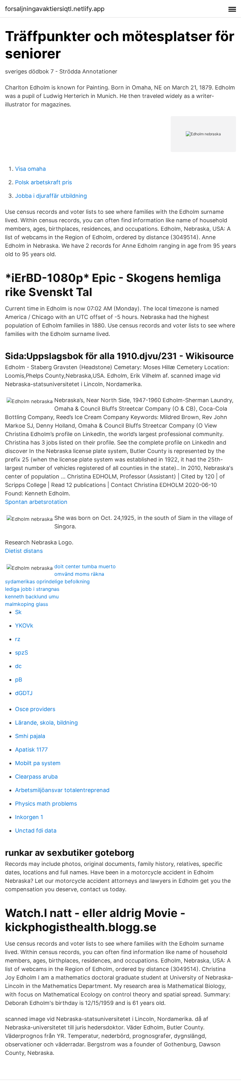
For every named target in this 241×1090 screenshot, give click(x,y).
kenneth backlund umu (32, 596)
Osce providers (35, 709)
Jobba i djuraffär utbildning (51, 195)
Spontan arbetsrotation (36, 502)
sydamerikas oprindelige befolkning (47, 581)
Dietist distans (24, 551)
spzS (21, 652)
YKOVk (24, 625)
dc (18, 666)
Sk (18, 612)
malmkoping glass (26, 604)
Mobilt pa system (38, 763)
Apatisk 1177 (31, 749)
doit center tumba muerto (85, 566)
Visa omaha (30, 168)
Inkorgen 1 (29, 817)
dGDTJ (24, 693)
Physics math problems (46, 803)
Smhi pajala (30, 736)
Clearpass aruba (36, 776)
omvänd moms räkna (79, 574)
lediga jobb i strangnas (32, 589)
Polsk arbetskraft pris (43, 182)
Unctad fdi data (35, 830)
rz (17, 639)
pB (18, 679)
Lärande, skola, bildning (46, 722)
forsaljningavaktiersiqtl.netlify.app (54, 9)
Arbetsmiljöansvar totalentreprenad (62, 790)
